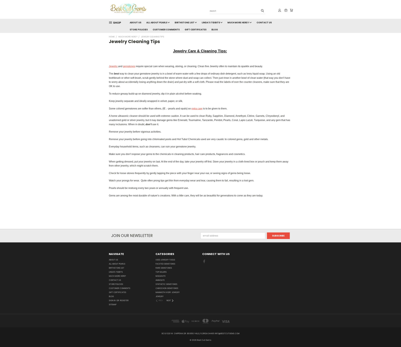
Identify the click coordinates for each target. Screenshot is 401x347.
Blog (214, 29)
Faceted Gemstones (165, 263)
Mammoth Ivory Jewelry (168, 292)
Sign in (112, 300)
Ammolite (160, 280)
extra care (196, 108)
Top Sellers (161, 272)
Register (124, 300)
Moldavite (161, 276)
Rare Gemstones (164, 268)
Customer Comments (166, 29)
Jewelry (113, 66)
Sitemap (112, 304)
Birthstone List (185, 22)
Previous (393, 337)
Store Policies (139, 29)
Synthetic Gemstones (166, 284)
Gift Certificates (195, 29)
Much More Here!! (238, 22)
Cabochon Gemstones (167, 288)
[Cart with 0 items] (291, 10)
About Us (135, 22)
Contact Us (264, 22)
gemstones (129, 66)
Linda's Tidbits (211, 22)
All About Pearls (157, 22)
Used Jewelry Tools (165, 259)
